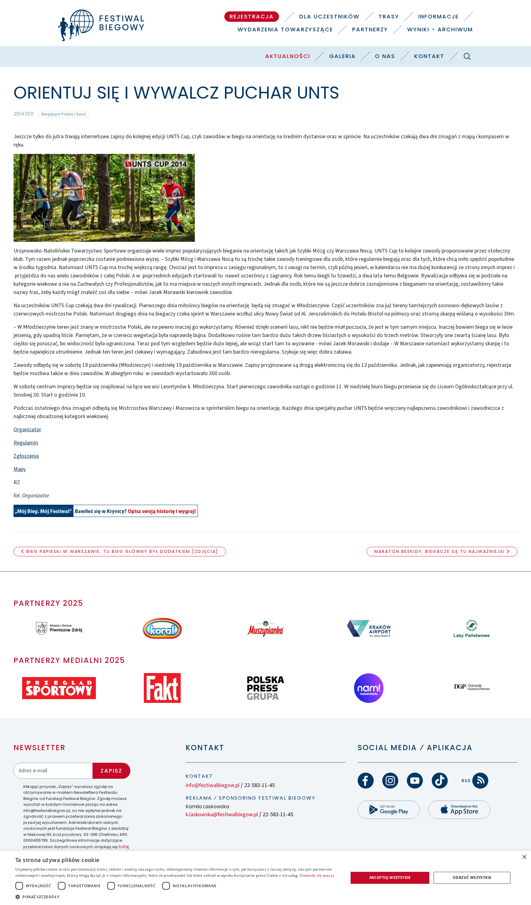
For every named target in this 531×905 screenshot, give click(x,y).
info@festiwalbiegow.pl (212, 785)
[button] (177, 896)
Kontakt (429, 56)
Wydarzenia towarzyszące (285, 29)
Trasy (389, 16)
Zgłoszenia (26, 456)
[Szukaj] (467, 56)
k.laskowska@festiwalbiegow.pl (222, 814)
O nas (385, 56)
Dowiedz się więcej (317, 875)
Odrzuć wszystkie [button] (472, 877)
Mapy (20, 469)
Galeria (342, 56)
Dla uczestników (329, 16)
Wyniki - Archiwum (440, 29)
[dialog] (265, 878)
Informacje (438, 16)
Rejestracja (252, 16)
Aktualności (287, 56)
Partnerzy (370, 29)
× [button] (524, 857)
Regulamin (26, 443)
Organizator (27, 429)
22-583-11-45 (259, 785)
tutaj (124, 847)
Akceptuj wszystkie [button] (390, 877)
